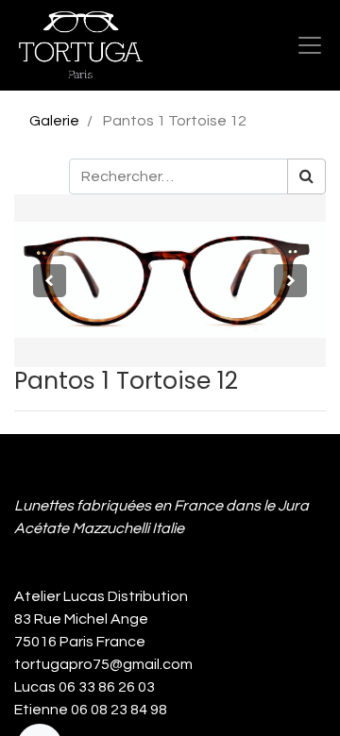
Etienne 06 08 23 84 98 (90, 709)
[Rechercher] (306, 176)
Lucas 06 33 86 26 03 (84, 686)
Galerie (54, 120)
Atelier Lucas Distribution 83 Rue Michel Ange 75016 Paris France (104, 619)
